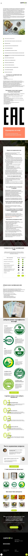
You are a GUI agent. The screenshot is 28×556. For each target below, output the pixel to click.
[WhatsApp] (9, 543)
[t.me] (8, 543)
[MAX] (3, 543)
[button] (18, 276)
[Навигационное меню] (1, 3)
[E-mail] (4, 543)
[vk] (5, 543)
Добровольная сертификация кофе (9, 62)
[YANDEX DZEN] (7, 543)
